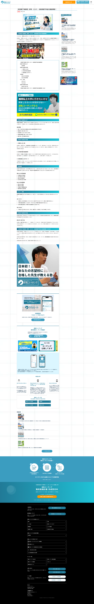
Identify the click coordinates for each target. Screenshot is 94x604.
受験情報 (19, 11)
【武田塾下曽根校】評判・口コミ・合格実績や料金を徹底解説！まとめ (32, 88)
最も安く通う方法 (25, 86)
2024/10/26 (23, 11)
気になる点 (24, 83)
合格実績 (21, 74)
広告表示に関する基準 (30, 588)
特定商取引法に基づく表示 (30, 587)
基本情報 (23, 65)
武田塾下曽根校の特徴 (24, 67)
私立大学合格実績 (25, 78)
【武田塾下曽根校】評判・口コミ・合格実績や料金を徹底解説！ (31, 62)
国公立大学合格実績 (25, 76)
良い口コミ (24, 81)
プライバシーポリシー (30, 586)
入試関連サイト (30, 590)
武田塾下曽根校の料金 (24, 84)
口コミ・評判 (22, 79)
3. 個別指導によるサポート (26, 72)
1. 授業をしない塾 (25, 69)
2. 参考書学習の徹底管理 (26, 71)
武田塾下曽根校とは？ (24, 64)
